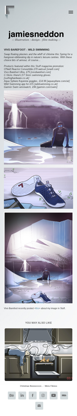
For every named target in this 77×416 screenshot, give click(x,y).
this (37, 308)
